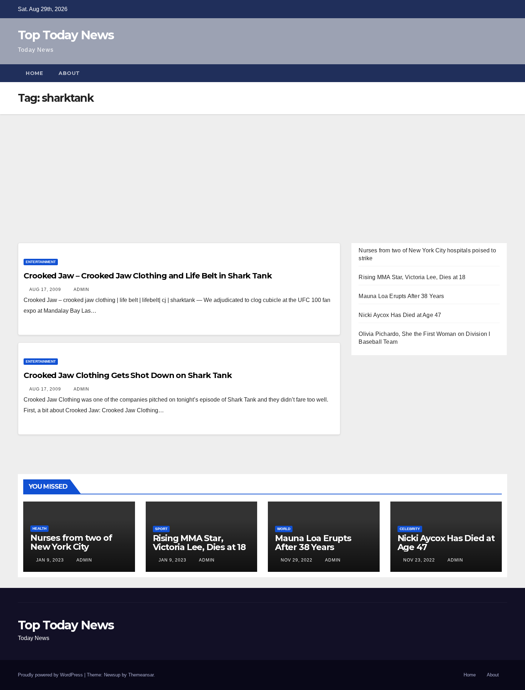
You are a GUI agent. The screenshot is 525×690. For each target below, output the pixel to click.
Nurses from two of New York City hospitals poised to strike (71, 551)
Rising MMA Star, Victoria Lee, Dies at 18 (412, 277)
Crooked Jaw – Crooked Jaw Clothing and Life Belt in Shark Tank (148, 276)
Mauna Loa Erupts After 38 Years (401, 296)
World (283, 529)
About (69, 73)
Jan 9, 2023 (50, 560)
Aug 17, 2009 (45, 289)
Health (39, 528)
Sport (161, 529)
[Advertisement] (262, 168)
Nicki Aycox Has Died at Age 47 (400, 315)
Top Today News (66, 34)
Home (34, 73)
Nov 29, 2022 (296, 560)
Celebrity (410, 529)
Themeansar (141, 675)
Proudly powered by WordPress (51, 675)
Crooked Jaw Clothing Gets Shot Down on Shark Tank (128, 375)
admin (80, 289)
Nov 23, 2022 (419, 560)
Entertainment (41, 262)
